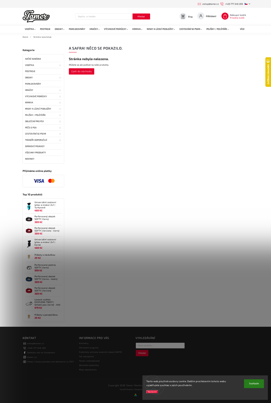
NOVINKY (29, 158)
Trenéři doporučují (36, 140)
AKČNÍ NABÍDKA (33, 58)
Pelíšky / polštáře (35, 115)
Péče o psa (31, 127)
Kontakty (84, 343)
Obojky (29, 77)
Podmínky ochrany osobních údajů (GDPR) (100, 352)
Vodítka (29, 65)
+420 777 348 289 (36, 348)
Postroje (30, 71)
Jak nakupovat (86, 356)
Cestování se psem (35, 133)
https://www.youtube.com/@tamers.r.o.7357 (50, 361)
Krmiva (29, 102)
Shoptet (129, 389)
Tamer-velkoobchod (89, 361)
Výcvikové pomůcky (36, 96)
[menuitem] (30, 29)
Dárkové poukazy (35, 146)
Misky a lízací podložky (38, 108)
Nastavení (152, 392)
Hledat (141, 16)
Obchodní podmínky (89, 365)
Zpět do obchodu (81, 71)
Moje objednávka (88, 369)
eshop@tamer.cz (35, 343)
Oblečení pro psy (34, 121)
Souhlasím (254, 383)
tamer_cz (32, 357)
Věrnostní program (88, 347)
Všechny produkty (35, 152)
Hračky (29, 90)
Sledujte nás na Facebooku (41, 352)
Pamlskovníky (33, 83)
